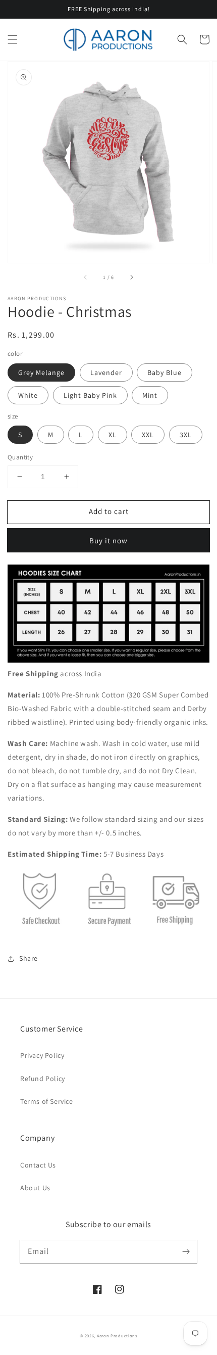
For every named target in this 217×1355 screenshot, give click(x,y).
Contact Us (38, 1165)
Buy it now (108, 540)
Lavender (106, 372)
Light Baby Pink (90, 395)
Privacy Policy (42, 1055)
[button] (13, 39)
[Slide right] (131, 277)
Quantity (20, 457)
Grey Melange (41, 372)
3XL (186, 434)
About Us (35, 1187)
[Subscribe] (186, 1251)
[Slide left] (86, 277)
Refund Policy (42, 1078)
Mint (149, 395)
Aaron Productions (117, 1335)
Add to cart (109, 511)
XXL (148, 434)
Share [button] (28, 958)
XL (112, 434)
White (28, 395)
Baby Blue (164, 372)
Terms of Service (46, 1101)
